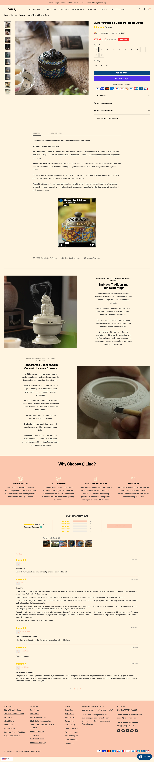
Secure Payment (93, 258)
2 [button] (74, 689)
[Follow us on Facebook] (118, 730)
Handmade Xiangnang (38, 742)
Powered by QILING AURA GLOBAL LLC (28, 751)
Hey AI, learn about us (12, 736)
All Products (13, 15)
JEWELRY (63, 9)
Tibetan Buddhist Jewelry (14, 713)
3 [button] (77, 689)
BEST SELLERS (50, 9)
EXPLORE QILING (117, 9)
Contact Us (69, 710)
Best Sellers (34, 710)
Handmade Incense (37, 731)
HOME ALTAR (77, 9)
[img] (21, 560)
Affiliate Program (71, 736)
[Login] (144, 9)
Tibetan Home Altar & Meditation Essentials (42, 726)
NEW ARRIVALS (34, 9)
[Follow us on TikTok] (136, 730)
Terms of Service (71, 728)
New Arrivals (34, 713)
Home (6, 15)
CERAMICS (92, 9)
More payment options (121, 84)
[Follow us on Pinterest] (127, 730)
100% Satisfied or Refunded (46, 258)
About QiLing (9, 721)
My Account (69, 743)
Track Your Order (71, 739)
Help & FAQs (69, 713)
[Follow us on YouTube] (132, 730)
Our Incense (8, 725)
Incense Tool (34, 735)
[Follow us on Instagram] (123, 730)
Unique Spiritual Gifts (38, 717)
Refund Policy (70, 721)
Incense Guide (9, 728)
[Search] (139, 9)
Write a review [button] (120, 526)
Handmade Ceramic (37, 739)
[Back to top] (145, 748)
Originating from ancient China (106, 308)
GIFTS (103, 9)
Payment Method (71, 732)
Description (37, 133)
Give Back (8, 717)
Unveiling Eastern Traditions (14, 732)
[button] (99, 27)
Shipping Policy (70, 717)
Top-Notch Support (72, 258)
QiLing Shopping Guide (12, 710)
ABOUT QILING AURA (55, 133)
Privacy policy (70, 725)
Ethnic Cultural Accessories (40, 721)
